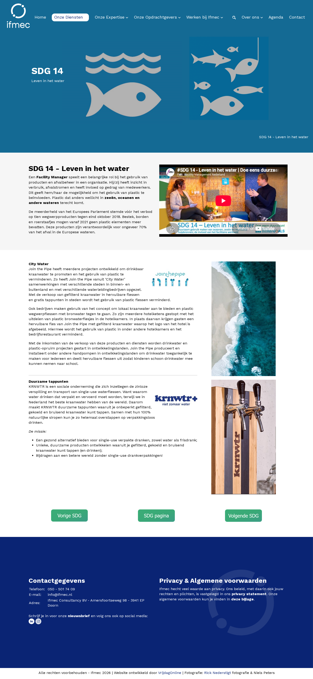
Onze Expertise (110, 17)
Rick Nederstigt (217, 673)
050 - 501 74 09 (61, 589)
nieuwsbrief (79, 616)
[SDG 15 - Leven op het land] (243, 515)
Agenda (276, 17)
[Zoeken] (234, 17)
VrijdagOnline (169, 673)
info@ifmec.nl (60, 594)
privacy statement (249, 594)
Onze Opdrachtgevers (156, 17)
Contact (297, 17)
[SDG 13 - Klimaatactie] (69, 515)
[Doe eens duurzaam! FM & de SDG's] (156, 515)
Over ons (251, 17)
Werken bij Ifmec (203, 17)
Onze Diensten (69, 17)
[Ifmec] (18, 17)
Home (40, 17)
